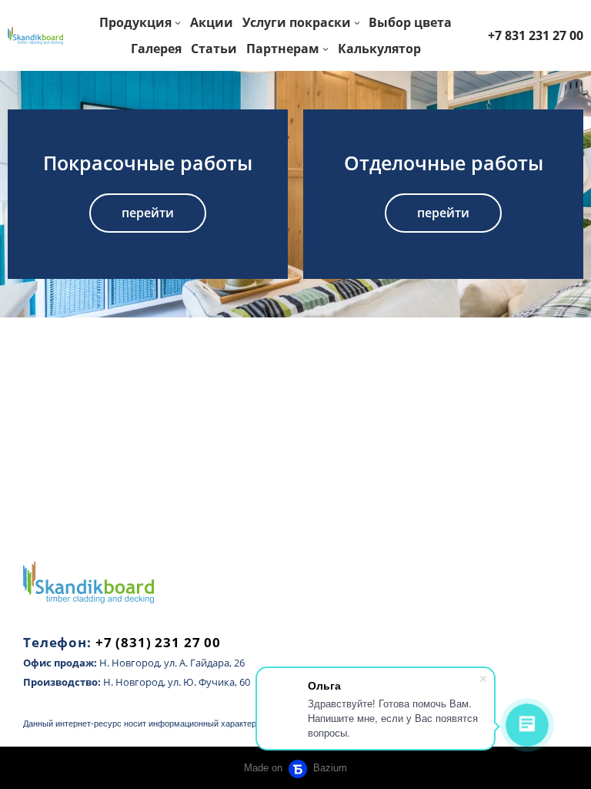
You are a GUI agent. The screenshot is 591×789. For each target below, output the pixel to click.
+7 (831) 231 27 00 (158, 642)
